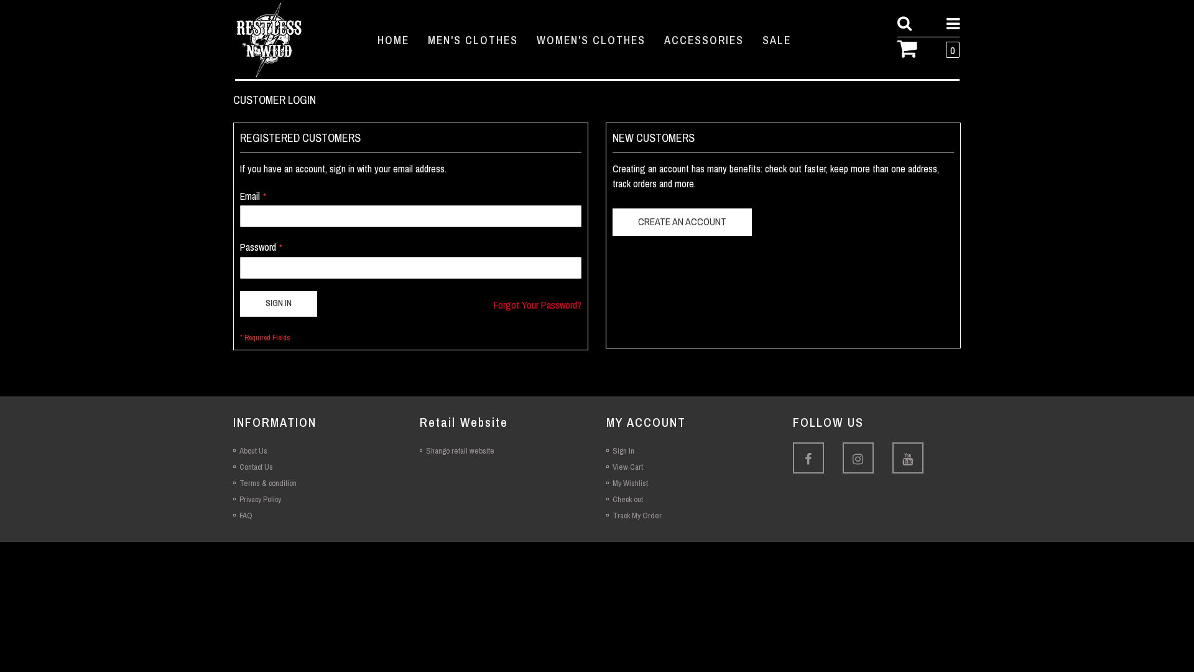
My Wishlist (630, 483)
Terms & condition (268, 483)
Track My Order (637, 515)
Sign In (623, 451)
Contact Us (256, 467)
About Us (253, 451)
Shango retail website (460, 451)
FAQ (245, 515)
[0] (912, 47)
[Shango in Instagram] (858, 458)
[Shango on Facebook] (808, 458)
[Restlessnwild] (295, 40)
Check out (628, 499)
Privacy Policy (260, 499)
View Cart (628, 467)
